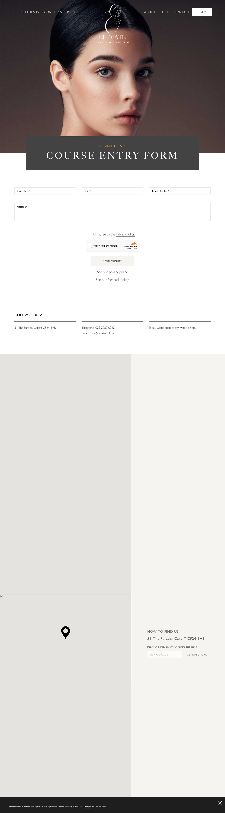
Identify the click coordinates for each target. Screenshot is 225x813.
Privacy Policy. (125, 234)
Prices (72, 12)
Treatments (29, 12)
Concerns (53, 12)
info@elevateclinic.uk (101, 333)
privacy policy (118, 272)
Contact (182, 12)
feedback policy (118, 280)
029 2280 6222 (105, 328)
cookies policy (87, 806)
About (149, 12)
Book (202, 12)
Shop (165, 12)
